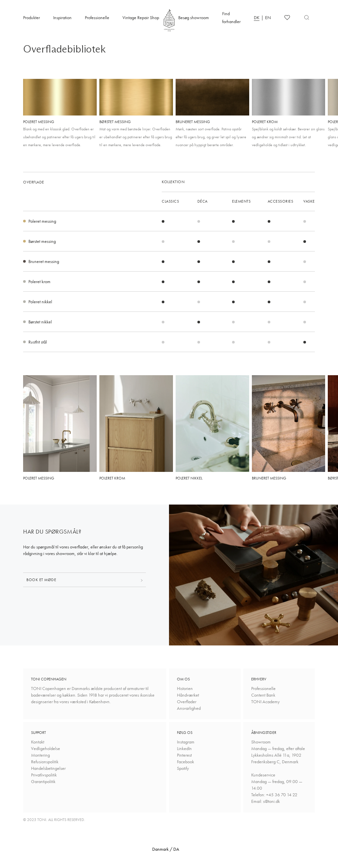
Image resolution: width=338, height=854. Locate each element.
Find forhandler (231, 17)
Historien (185, 688)
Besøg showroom (193, 17)
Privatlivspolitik (44, 775)
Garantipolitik (43, 781)
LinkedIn (184, 748)
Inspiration (62, 17)
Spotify (183, 768)
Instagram (185, 742)
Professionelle (97, 17)
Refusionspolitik (44, 762)
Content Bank (263, 695)
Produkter (31, 17)
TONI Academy (265, 702)
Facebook (185, 762)
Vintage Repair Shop (140, 17)
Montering (40, 755)
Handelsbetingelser (48, 768)
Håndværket (188, 695)
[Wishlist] (287, 17)
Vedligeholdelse (45, 748)
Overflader (186, 702)
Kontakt (37, 742)
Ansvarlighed (189, 708)
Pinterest (184, 755)
